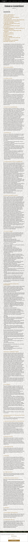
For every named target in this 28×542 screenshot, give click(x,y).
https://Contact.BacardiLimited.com (9, 192)
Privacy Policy (15, 418)
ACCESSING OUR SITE (8, 16)
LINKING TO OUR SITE (8, 32)
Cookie (17, 57)
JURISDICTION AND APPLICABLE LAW (12, 37)
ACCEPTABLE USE (8, 18)
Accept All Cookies (14, 540)
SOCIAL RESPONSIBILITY (9, 14)
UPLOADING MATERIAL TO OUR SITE (11, 21)
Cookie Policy (12, 534)
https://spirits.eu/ (7, 72)
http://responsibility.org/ (7, 347)
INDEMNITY (6, 35)
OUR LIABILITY (7, 27)
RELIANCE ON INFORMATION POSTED (12, 25)
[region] (14, 537)
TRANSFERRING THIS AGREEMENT (11, 40)
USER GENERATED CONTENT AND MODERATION (14, 19)
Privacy (13, 57)
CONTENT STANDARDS (9, 22)
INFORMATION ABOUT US (9, 41)
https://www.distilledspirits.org (12, 70)
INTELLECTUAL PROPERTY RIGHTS (11, 17)
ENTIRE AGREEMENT (8, 36)
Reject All (14, 538)
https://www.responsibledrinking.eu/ (9, 348)
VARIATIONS (7, 38)
